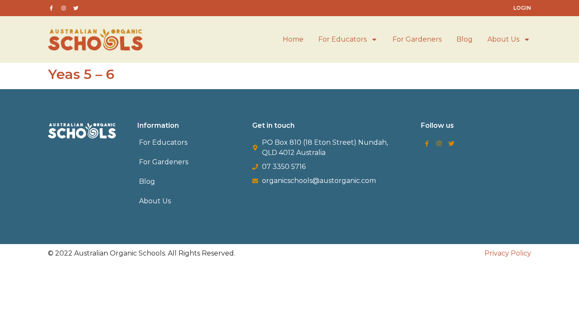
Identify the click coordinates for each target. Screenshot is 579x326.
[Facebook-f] (427, 143)
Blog (465, 39)
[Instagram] (439, 143)
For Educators (342, 39)
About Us (503, 39)
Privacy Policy (507, 253)
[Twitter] (451, 143)
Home (293, 39)
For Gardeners (417, 39)
